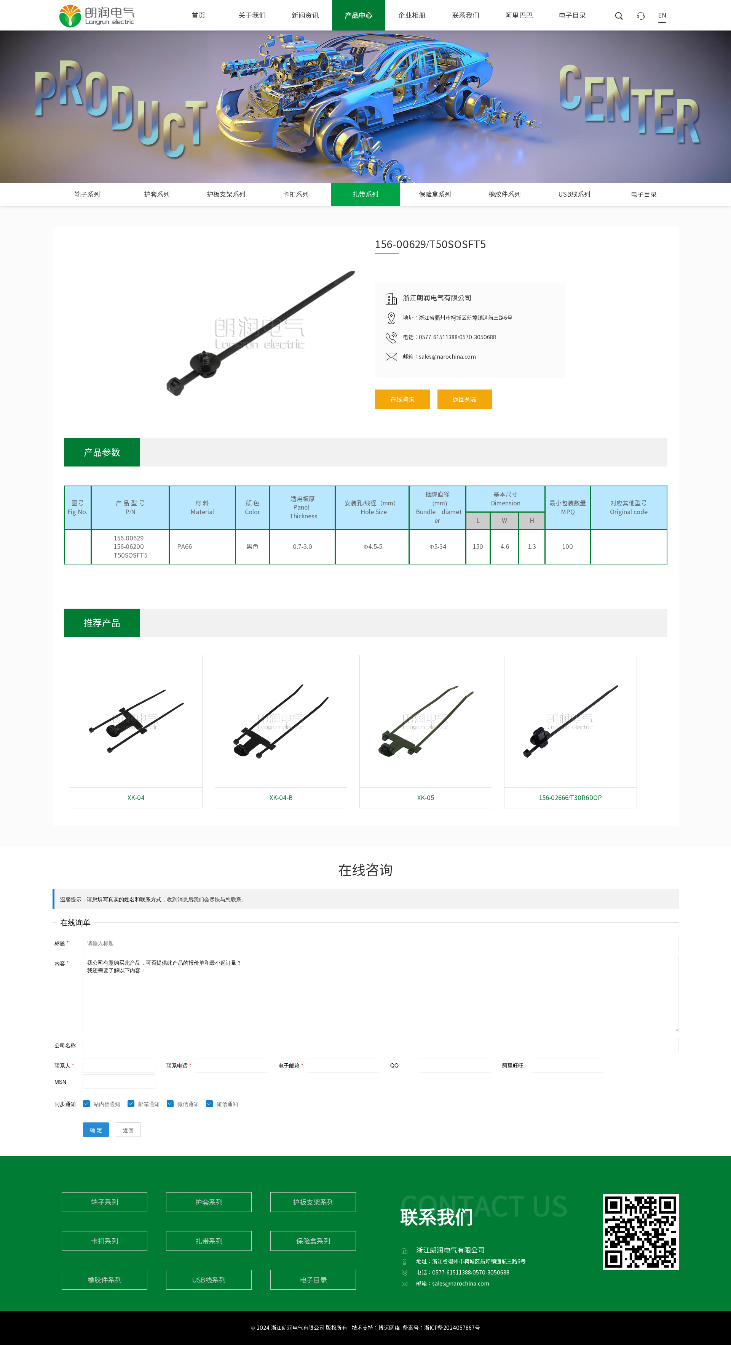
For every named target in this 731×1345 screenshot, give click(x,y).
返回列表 (465, 399)
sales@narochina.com (447, 356)
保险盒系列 (435, 194)
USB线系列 (574, 194)
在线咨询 (402, 399)
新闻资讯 (305, 15)
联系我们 (465, 15)
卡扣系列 (296, 194)
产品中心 (358, 15)
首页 (198, 15)
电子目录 (572, 15)
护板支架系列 (226, 194)
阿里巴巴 (519, 15)
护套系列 (157, 194)
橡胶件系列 (504, 194)
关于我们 (252, 15)
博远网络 (389, 1328)
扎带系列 (365, 194)
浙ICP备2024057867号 (452, 1328)
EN (662, 15)
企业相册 (412, 15)
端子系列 (87, 194)
